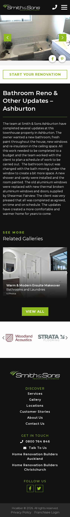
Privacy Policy (21, 512)
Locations (35, 405)
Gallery (35, 399)
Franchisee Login (46, 512)
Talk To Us (38, 448)
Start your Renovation (35, 74)
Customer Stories (35, 411)
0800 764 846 (38, 441)
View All (35, 312)
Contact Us (35, 423)
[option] (35, 38)
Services (35, 393)
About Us (35, 417)
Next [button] (67, 273)
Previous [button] (3, 273)
